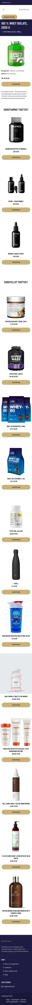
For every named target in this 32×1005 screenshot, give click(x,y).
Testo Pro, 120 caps (16, 531)
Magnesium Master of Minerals (16, 149)
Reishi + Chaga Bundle (16, 201)
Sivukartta (23, 1002)
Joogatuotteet (9, 17)
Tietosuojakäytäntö (12, 1002)
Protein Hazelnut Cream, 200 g (16, 321)
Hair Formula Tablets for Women (16, 696)
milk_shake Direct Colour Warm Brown (16, 804)
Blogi (6, 975)
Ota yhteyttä (15, 1000)
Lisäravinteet (20, 71)
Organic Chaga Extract (16, 254)
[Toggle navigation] (3, 9)
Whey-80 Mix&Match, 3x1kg (16, 426)
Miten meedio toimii (11, 971)
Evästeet (23, 1000)
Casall (16, 583)
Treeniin (12, 71)
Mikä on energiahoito (11, 964)
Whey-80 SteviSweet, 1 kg (16, 479)
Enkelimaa (8, 967)
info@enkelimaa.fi (6, 2)
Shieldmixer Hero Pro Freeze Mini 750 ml (16, 636)
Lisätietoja (16, 84)
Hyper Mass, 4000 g (16, 374)
